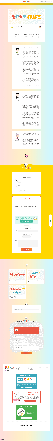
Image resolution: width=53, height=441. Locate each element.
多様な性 (35, 3)
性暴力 (46, 3)
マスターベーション (40, 3)
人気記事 (17, 369)
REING (17, 54)
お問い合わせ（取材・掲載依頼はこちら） (43, 367)
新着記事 (17, 368)
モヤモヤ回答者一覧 (30, 369)
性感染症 (31, 3)
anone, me (24, 113)
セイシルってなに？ (18, 367)
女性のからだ (19, 3)
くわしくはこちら (30, 400)
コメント (16, 240)
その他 (49, 3)
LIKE (50, 225)
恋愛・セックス (9, 3)
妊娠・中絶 (24, 3)
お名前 (16, 230)
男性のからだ (14, 3)
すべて (4, 3)
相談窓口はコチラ (30, 368)
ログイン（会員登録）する (26, 221)
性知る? (29, 367)
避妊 (28, 3)
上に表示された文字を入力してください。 (26, 234)
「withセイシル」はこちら (26, 387)
